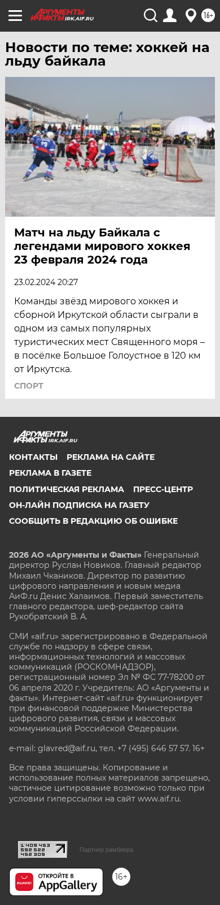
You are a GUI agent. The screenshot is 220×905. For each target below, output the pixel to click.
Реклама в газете (50, 473)
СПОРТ (28, 386)
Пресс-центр (163, 489)
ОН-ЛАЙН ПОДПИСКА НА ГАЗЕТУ (79, 505)
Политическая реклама (66, 489)
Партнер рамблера (106, 849)
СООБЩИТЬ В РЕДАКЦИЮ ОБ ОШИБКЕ (93, 521)
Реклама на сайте (111, 457)
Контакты (33, 457)
